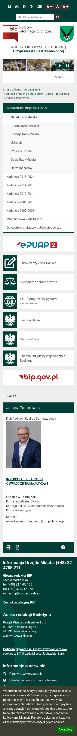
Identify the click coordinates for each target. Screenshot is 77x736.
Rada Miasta (32, 89)
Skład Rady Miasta (57, 93)
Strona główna (12, 89)
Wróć (12, 396)
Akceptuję (65, 730)
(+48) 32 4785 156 (20, 584)
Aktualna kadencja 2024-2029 (24, 93)
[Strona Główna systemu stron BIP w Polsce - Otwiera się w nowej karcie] (27, 33)
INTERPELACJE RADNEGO (24, 479)
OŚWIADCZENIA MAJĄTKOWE (27, 483)
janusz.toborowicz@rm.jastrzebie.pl (40, 521)
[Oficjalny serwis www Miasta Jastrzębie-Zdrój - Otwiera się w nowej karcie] (66, 33)
